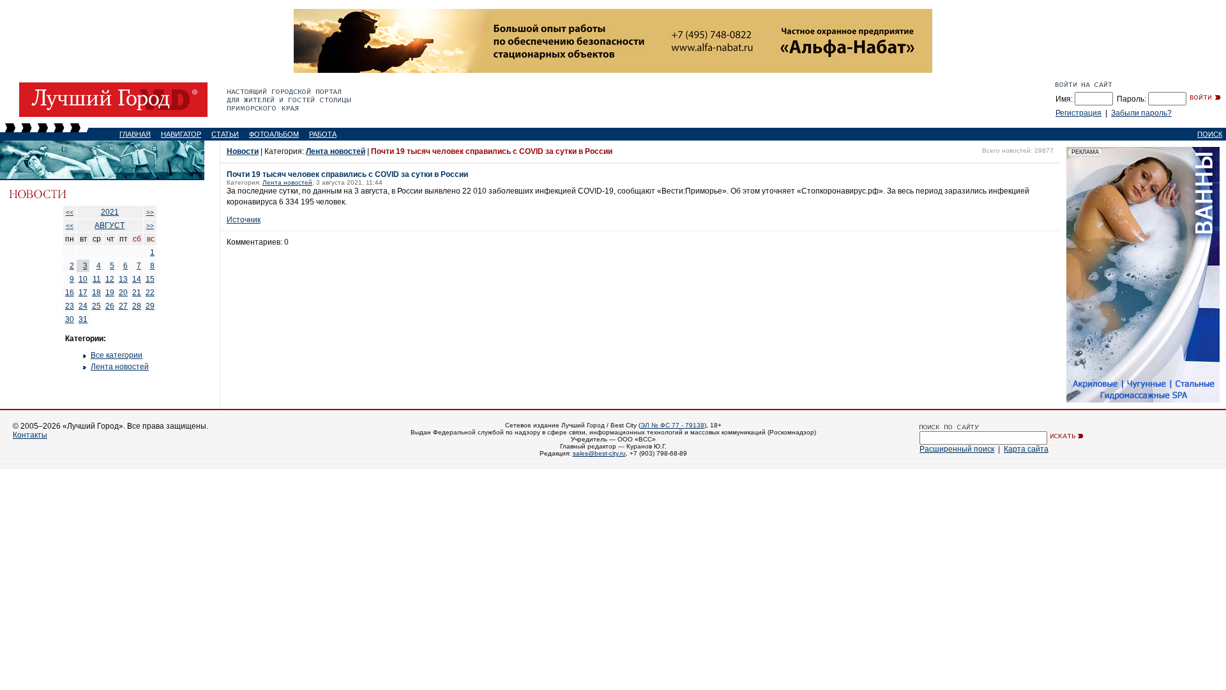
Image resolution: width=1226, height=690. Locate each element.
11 (97, 279)
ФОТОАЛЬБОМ (274, 134)
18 (96, 292)
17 (83, 292)
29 (150, 306)
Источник (244, 219)
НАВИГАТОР (181, 134)
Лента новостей (120, 366)
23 (69, 306)
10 (83, 279)
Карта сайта (1026, 449)
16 (69, 292)
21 (136, 292)
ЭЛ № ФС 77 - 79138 (672, 425)
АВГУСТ (110, 225)
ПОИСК (1209, 134)
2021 (110, 212)
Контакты (30, 435)
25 (96, 306)
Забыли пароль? (1141, 113)
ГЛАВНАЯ (135, 134)
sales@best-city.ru (599, 453)
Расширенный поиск (957, 449)
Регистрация (1078, 113)
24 (83, 306)
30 (69, 319)
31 (83, 319)
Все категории (116, 355)
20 (123, 292)
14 (136, 279)
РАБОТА (323, 134)
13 (123, 279)
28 (136, 306)
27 (123, 306)
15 (150, 279)
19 (109, 292)
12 (109, 279)
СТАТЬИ (225, 134)
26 (109, 306)
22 (150, 292)
